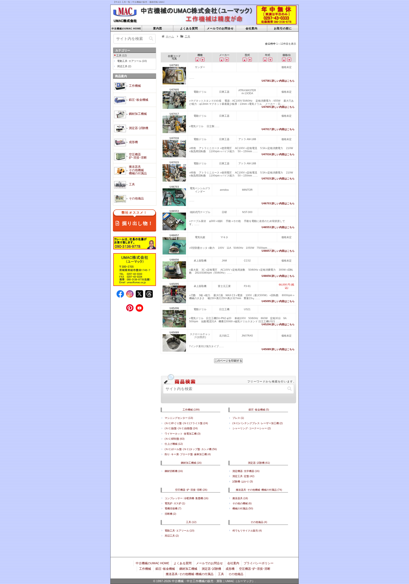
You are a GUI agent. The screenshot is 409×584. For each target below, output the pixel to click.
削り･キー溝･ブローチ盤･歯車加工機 (188, 454)
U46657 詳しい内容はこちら (278, 250)
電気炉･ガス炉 (175, 503)
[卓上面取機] (174, 278)
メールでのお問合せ (209, 563)
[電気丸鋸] (174, 253)
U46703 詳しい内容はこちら (278, 203)
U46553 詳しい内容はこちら (278, 227)
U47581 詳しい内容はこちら (278, 80)
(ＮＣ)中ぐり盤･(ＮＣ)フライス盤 (186, 423)
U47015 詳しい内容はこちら (278, 178)
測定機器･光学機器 (245, 471)
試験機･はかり (242, 481)
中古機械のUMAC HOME (152, 563)
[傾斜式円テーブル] (174, 229)
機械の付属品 (242, 508)
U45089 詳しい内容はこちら (278, 349)
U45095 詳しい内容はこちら (278, 301)
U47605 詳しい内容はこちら (278, 106)
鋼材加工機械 (191, 462)
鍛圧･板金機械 (259, 409)
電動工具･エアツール (179, 530)
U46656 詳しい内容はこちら (278, 275)
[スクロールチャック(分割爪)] (174, 350)
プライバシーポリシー (259, 563)
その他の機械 (242, 503)
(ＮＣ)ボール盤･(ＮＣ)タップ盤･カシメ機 (191, 449)
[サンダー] (174, 83)
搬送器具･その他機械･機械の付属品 (259, 489)
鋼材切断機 (174, 471)
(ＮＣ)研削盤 (174, 438)
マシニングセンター (179, 417)
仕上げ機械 (174, 443)
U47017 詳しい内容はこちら (278, 129)
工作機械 (191, 409)
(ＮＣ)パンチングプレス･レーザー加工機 (257, 423)
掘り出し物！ (137, 219)
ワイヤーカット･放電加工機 (182, 433)
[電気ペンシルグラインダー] (174, 205)
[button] (289, 388)
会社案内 (233, 563)
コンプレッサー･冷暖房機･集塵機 (186, 498)
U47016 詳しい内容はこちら (278, 154)
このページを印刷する (228, 360)
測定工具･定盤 (243, 476)
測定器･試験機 (259, 462)
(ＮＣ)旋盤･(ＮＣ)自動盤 (181, 428)
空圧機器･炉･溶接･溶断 (191, 489)
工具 (191, 522)
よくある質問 (183, 563)
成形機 (230, 568)
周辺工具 (172, 535)
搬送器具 (240, 498)
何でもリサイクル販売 (247, 530)
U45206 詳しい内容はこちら (278, 324)
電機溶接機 (173, 508)
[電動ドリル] (174, 108)
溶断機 (170, 513)
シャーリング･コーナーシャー (251, 428)
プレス (238, 417)
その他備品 (259, 522)
